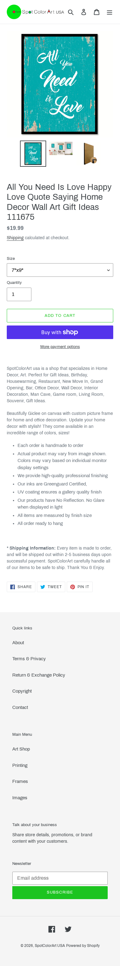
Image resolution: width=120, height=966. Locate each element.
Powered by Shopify (83, 945)
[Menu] (109, 11)
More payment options (60, 347)
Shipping (15, 237)
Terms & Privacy (29, 658)
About (18, 642)
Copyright (22, 691)
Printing (19, 765)
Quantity (14, 282)
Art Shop (21, 749)
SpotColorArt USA (50, 945)
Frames (20, 781)
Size (11, 258)
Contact (20, 707)
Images (19, 797)
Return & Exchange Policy (38, 675)
